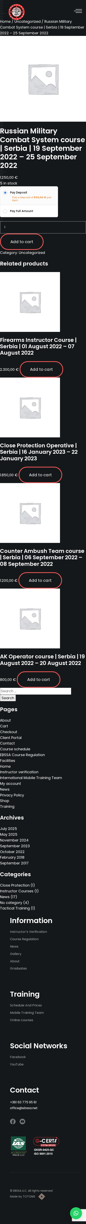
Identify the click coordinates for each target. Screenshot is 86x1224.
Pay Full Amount (21, 211)
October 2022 (12, 851)
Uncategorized (27, 21)
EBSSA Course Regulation (22, 754)
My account (10, 783)
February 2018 (12, 857)
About (5, 720)
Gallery (15, 954)
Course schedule (15, 749)
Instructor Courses (16, 891)
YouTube (17, 1064)
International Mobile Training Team (31, 777)
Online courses (21, 1020)
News (5, 789)
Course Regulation (24, 939)
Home (5, 766)
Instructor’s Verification (28, 931)
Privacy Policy (12, 795)
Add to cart (21, 242)
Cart (4, 726)
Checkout (8, 731)
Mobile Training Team (27, 1012)
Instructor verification (19, 771)
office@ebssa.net (24, 1108)
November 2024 (14, 840)
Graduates (18, 968)
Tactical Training (15, 908)
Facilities (7, 760)
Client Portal (11, 737)
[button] (76, 1213)
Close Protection (15, 885)
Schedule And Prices (26, 1005)
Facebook (18, 1057)
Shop (4, 800)
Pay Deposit (18, 192)
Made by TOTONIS (22, 1196)
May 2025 (8, 834)
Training (7, 806)
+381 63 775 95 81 (23, 1102)
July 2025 (8, 828)
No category (11, 902)
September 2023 (15, 845)
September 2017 (14, 863)
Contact (7, 743)
